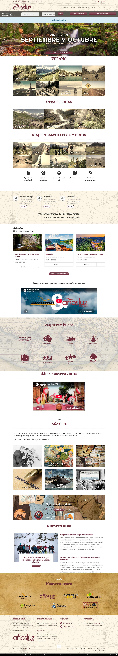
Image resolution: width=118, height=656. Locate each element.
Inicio (66, 7)
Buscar (60, 13)
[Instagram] (104, 1)
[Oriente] (70, 73)
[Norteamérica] (47, 88)
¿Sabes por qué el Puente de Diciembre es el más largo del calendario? (80, 558)
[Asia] (24, 88)
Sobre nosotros (83, 7)
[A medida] (77, 161)
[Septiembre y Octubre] (59, 119)
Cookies (103, 648)
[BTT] (22, 161)
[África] (93, 73)
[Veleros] (41, 161)
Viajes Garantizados (78, 13)
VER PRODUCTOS (59, 509)
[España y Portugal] (24, 73)
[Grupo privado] (95, 161)
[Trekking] (41, 148)
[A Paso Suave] (89, 119)
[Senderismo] (22, 148)
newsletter (97, 623)
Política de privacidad (93, 648)
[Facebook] (95, 1)
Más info (23, 206)
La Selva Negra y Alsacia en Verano (90, 254)
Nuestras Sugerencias (102, 13)
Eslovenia (49, 254)
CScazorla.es (27, 648)
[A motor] (95, 148)
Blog (93, 7)
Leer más (35, 566)
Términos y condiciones (73, 648)
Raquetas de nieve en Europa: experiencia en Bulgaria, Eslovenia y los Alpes (36, 560)
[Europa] (47, 73)
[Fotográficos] (77, 148)
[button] (4, 39)
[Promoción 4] (59, 39)
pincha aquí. (88, 654)
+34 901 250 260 (20, 2)
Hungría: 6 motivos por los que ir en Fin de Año (76, 534)
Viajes (72, 7)
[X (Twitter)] (98, 1)
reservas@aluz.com (36, 2)
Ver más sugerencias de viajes (58, 273)
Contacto (101, 7)
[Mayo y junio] (28, 119)
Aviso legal (83, 648)
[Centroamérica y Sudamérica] (70, 88)
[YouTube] (101, 1)
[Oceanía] (93, 88)
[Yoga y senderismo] (59, 161)
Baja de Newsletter (100, 650)
